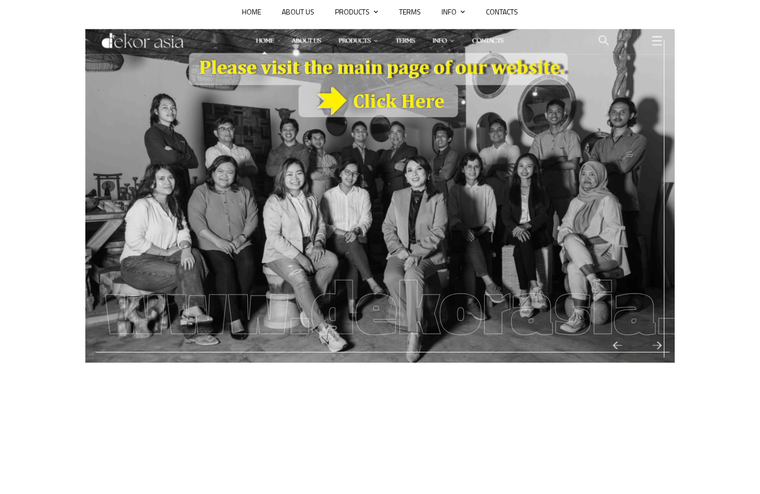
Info (449, 11)
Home (251, 11)
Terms (410, 11)
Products (352, 11)
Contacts (502, 11)
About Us (298, 11)
